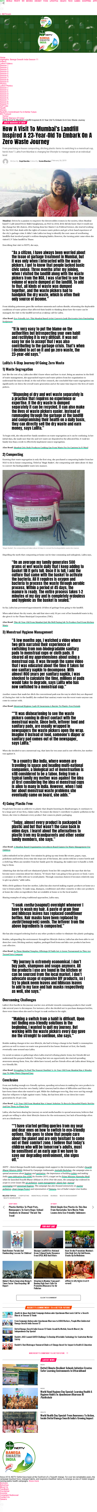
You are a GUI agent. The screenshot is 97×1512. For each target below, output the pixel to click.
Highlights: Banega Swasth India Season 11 (19, 59)
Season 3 (4, 69)
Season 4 (4, 71)
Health (3, 108)
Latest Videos (6, 63)
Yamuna (52, 1189)
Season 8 (4, 79)
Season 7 (4, 77)
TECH (70, 1)
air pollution (31, 1182)
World (9, 1)
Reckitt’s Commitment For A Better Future (18, 112)
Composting (23, 1196)
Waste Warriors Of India (14, 118)
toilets (74, 1173)
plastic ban (61, 1182)
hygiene (28, 1173)
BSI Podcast (5, 114)
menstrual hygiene (25, 1185)
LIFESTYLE (54, 1)
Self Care (4, 106)
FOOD (45, 1)
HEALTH (63, 1)
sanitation (40, 1173)
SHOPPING (86, 1)
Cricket (38, 1)
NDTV (2, 1)
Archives (4, 1483)
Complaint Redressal (9, 1495)
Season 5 (4, 73)
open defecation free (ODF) (20, 1176)
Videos (3, 61)
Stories (3, 110)
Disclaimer (4, 1491)
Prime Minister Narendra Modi (75, 1176)
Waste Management (68, 1196)
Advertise (4, 1485)
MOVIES (29, 1)
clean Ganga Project (21, 1189)
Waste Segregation (12, 1198)
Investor (3, 1493)
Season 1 (4, 65)
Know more (34, 1481)
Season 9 (4, 82)
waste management (46, 1182)
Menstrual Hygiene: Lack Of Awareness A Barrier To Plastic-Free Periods (47, 706)
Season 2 (4, 67)
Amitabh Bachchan (62, 1170)
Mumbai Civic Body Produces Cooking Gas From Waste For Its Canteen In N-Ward (51, 447)
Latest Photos (6, 86)
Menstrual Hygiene (39, 1196)
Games (77, 1)
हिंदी (23, 1)
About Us (4, 1487)
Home (2, 57)
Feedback (4, 1489)
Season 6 (4, 75)
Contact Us (5, 1497)
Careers (3, 1499)
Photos (3, 84)
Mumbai (54, 1196)
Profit (17, 1)
